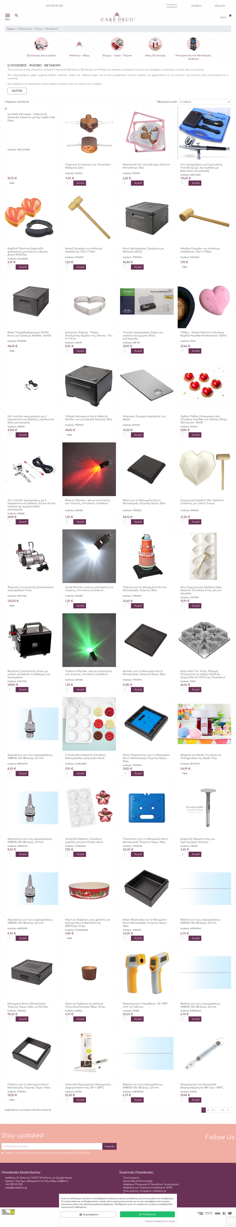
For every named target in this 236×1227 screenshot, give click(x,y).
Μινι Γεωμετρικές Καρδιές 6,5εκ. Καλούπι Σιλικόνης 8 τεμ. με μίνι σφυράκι (201, 590)
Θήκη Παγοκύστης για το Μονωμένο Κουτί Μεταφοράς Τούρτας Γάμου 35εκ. (146, 758)
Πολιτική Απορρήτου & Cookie (160, 1221)
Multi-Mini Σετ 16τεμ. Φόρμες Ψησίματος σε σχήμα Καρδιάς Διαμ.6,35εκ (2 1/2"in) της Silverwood (202, 674)
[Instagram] (12, 5)
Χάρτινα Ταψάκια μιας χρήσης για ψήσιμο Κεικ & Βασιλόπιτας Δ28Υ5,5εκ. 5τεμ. (87, 922)
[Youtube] (16, 5)
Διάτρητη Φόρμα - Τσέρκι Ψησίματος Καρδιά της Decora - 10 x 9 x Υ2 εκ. (88, 335)
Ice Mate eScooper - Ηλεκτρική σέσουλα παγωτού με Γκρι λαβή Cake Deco (31, 117)
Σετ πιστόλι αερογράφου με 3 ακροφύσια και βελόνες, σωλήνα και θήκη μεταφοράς (31, 419)
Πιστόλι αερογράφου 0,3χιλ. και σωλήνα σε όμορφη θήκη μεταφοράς (143, 335)
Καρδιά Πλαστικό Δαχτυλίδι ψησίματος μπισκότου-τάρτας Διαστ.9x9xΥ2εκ (28, 251)
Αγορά (80, 183)
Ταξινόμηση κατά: (166, 102)
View (11, 183)
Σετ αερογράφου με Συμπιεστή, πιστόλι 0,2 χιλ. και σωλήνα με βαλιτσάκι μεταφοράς (201, 167)
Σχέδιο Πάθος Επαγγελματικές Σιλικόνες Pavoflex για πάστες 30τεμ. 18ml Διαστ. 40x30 (204, 419)
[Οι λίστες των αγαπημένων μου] (204, 17)
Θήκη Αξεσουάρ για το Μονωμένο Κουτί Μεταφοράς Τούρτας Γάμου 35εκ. (145, 922)
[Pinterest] (21, 5)
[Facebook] (7, 5)
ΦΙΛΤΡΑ (17, 91)
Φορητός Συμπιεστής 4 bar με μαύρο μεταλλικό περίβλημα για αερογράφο (29, 674)
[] (16, 19)
